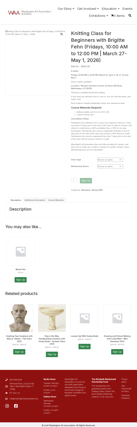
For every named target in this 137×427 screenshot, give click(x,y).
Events (127, 8)
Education (86, 190)
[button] (73, 8)
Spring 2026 (97, 190)
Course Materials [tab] (56, 200)
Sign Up (85, 180)
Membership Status (80, 166)
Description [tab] (16, 200)
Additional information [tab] (34, 200)
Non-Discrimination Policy (126, 388)
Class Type (76, 160)
